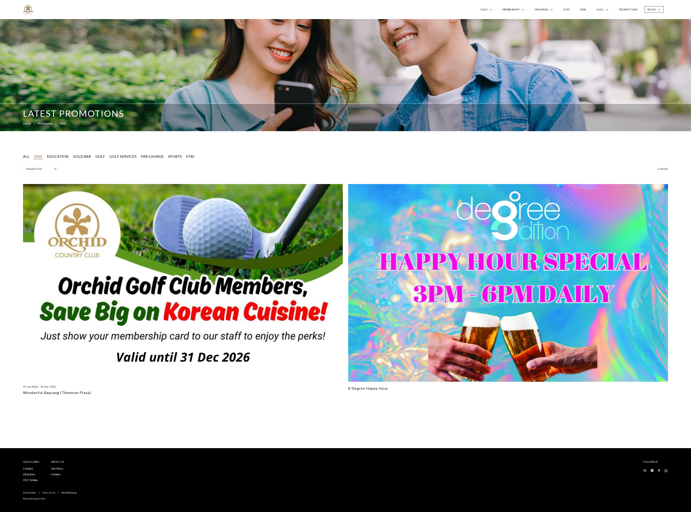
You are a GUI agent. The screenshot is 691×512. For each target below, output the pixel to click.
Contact (28, 468)
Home (27, 123)
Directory (29, 474)
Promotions (628, 9)
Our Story (57, 468)
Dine (583, 9)
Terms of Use (48, 492)
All (26, 156)
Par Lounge (152, 156)
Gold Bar (82, 156)
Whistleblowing (68, 492)
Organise (541, 9)
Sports (175, 156)
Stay (566, 9)
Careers (56, 474)
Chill (600, 9)
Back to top (672, 502)
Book (652, 9)
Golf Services (123, 156)
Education (58, 156)
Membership (511, 9)
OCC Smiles (30, 480)
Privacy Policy (29, 492)
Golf (483, 9)
